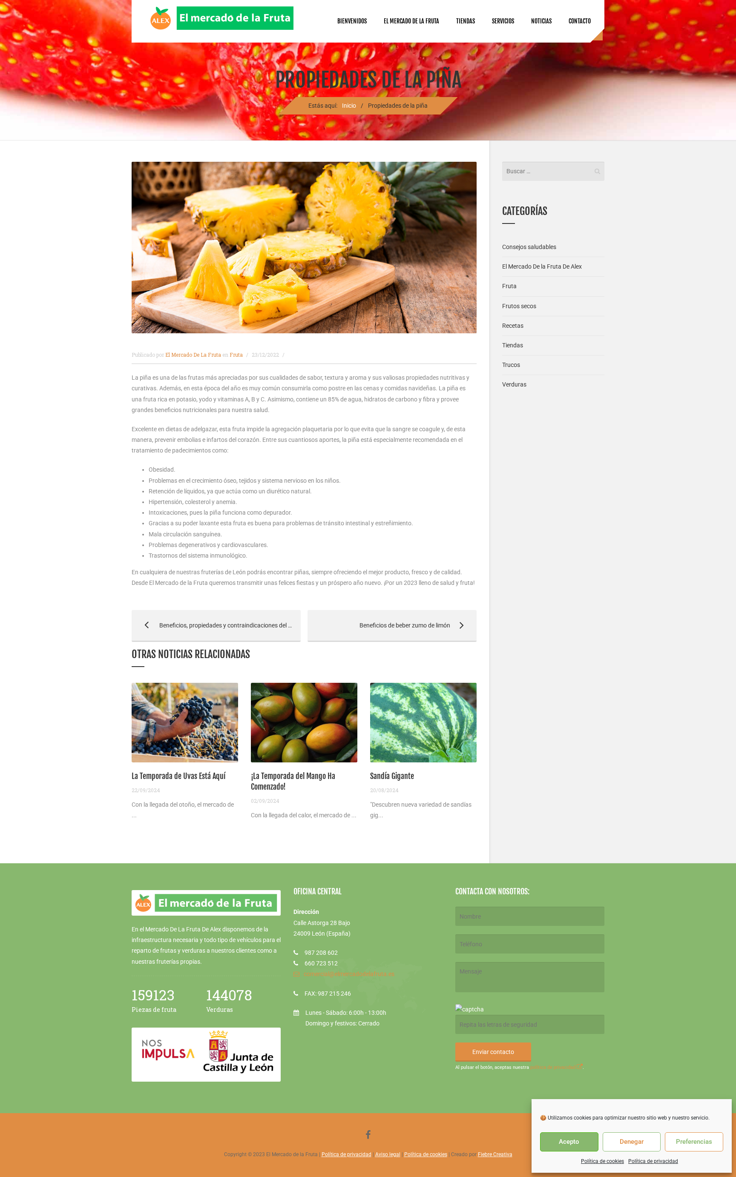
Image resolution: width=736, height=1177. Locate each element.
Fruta (236, 354)
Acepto (569, 1141)
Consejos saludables (529, 246)
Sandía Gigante (392, 776)
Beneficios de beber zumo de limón (379, 625)
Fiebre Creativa (495, 1154)
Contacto (580, 21)
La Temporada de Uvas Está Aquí (178, 776)
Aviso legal (387, 1154)
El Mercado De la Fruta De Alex (542, 266)
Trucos (511, 364)
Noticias (541, 21)
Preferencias (694, 1141)
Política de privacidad (653, 1161)
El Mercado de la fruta (411, 21)
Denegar (632, 1141)
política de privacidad (553, 1067)
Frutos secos (519, 306)
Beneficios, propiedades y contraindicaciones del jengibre (216, 625)
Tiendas (465, 21)
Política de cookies (602, 1161)
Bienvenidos (352, 21)
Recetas (512, 325)
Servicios (503, 21)
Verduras (514, 384)
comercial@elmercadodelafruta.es (349, 974)
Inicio (349, 105)
